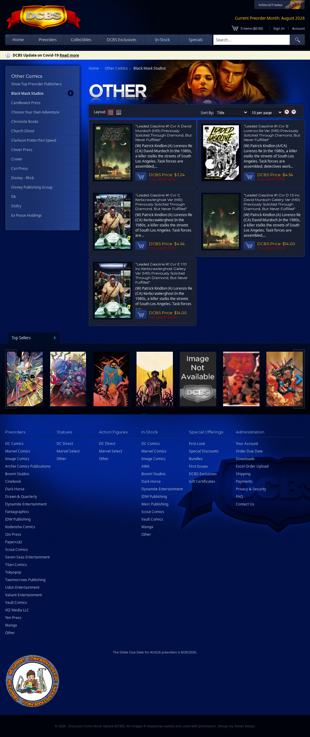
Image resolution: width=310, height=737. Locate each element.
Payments (244, 481)
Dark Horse (15, 489)
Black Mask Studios (27, 93)
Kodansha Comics (20, 526)
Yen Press (13, 617)
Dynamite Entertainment (26, 504)
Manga (11, 625)
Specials (196, 39)
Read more (69, 55)
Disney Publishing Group (31, 187)
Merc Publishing (154, 504)
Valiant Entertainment (23, 594)
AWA (145, 466)
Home (18, 39)
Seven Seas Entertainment (27, 557)
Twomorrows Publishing (25, 579)
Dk (13, 196)
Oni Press (13, 534)
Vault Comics (16, 602)
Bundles (196, 458)
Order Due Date (249, 451)
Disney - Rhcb (22, 177)
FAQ (239, 496)
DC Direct (65, 443)
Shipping (243, 473)
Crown (16, 159)
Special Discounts (204, 451)
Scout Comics (16, 549)
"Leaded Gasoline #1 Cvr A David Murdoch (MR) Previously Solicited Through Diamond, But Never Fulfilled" (163, 133)
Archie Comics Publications (28, 466)
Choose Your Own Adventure (35, 112)
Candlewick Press (26, 102)
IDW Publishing (18, 519)
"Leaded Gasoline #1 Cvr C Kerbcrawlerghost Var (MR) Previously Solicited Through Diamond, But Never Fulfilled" (161, 202)
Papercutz (13, 542)
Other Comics (116, 68)
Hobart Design (244, 726)
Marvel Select (68, 451)
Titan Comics (16, 564)
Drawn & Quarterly (21, 496)
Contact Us (245, 504)
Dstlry (16, 206)
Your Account (247, 443)
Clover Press (21, 149)
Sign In (279, 28)
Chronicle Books (24, 121)
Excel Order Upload (252, 466)
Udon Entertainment (22, 587)
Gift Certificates (202, 481)
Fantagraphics (17, 511)
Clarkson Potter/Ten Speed (33, 140)
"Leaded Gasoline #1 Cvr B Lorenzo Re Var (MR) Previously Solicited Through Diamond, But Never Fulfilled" (272, 133)
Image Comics (17, 458)
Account (298, 28)
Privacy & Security (251, 489)
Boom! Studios (17, 473)
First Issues (198, 466)
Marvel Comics (17, 451)
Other (10, 632)
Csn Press (19, 168)
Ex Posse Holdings (26, 215)
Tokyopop (13, 572)
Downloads (245, 458)
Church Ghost (22, 130)
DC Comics (14, 443)
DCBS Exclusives (203, 473)
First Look (197, 443)
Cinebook (13, 481)
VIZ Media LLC (17, 610)
